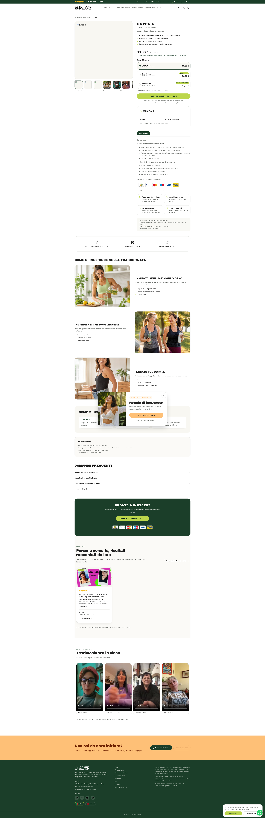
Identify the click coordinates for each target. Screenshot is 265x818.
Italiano (79, 804)
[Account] (184, 8)
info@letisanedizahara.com (84, 786)
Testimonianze (150, 7)
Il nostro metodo (137, 7)
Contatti (117, 784)
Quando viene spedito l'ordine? (87, 478)
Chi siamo (160, 8)
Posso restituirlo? (82, 489)
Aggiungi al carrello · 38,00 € (164, 96)
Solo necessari (252, 813)
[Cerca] (179, 8)
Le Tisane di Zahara (81, 17)
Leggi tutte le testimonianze (176, 561)
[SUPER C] (79, 85)
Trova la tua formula (123, 7)
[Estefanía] (126, 85)
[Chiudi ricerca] (164, 395)
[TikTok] (93, 798)
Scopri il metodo (182, 748)
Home (105, 7)
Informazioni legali (121, 787)
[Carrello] (188, 8)
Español (90, 804)
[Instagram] (82, 798)
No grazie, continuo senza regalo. (146, 420)
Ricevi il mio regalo (146, 415)
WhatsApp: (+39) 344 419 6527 (85, 789)
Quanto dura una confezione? (86, 472)
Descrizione (143, 133)
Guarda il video (85, 618)
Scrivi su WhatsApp (162, 748)
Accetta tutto (233, 813)
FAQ (116, 781)
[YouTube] (87, 798)
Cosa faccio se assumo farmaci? (88, 483)
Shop (111, 8)
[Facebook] (77, 798)
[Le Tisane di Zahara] (83, 8)
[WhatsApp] (260, 813)
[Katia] (117, 85)
